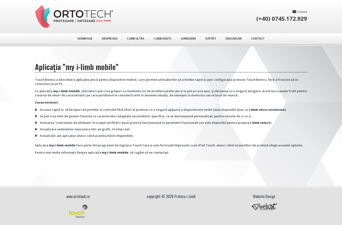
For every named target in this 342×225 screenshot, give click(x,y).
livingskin (188, 38)
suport (210, 38)
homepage (84, 38)
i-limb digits (162, 38)
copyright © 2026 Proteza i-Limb (171, 196)
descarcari (234, 38)
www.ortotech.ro (78, 196)
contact (301, 11)
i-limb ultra (135, 38)
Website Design (264, 196)
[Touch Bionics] (78, 211)
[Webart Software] (264, 207)
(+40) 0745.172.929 (281, 18)
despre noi (109, 38)
